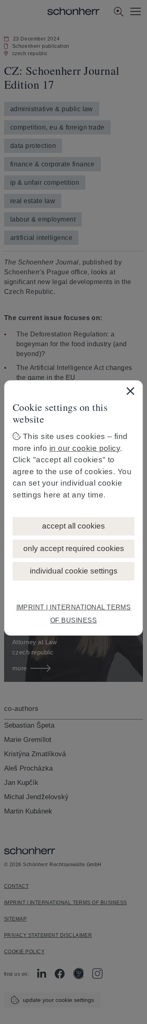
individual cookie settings (74, 571)
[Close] (130, 391)
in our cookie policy (84, 448)
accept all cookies (73, 526)
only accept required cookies (73, 548)
